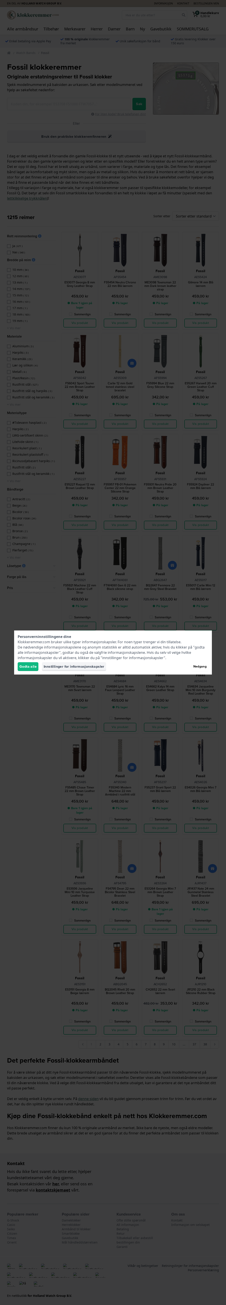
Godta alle (28, 666)
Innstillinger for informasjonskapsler (74, 666)
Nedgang (200, 666)
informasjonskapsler (99, 641)
